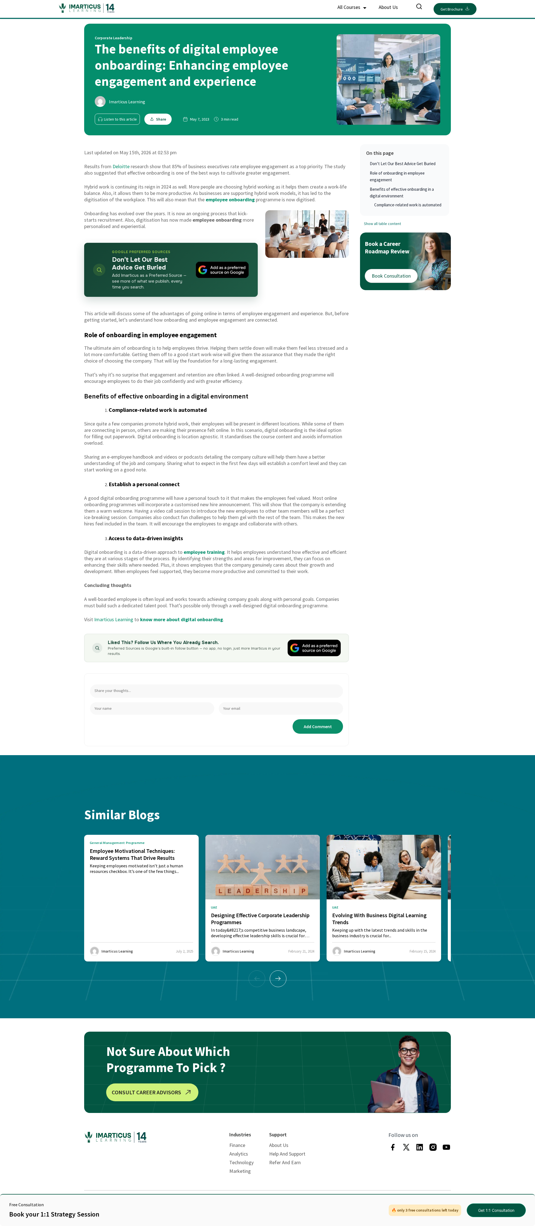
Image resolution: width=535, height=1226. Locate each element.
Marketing (240, 1171)
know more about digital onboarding (181, 619)
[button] (278, 978)
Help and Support (287, 1154)
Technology (241, 1162)
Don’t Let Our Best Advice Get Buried (403, 163)
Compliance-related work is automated (408, 204)
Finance (237, 1145)
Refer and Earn (285, 1162)
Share (161, 119)
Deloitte (121, 166)
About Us (388, 7)
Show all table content (382, 223)
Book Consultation (391, 276)
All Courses (349, 7)
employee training (204, 552)
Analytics (238, 1154)
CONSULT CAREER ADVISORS (146, 1092)
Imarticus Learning (127, 101)
